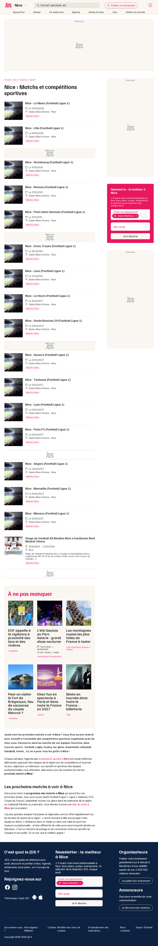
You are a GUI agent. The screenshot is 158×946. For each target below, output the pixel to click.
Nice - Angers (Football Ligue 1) (46, 463)
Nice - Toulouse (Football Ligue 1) (48, 379)
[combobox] (130, 214)
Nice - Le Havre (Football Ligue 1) (47, 295)
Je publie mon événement (136, 880)
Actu (115, 12)
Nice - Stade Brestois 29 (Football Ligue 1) (53, 320)
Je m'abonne (130, 236)
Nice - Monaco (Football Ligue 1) (47, 513)
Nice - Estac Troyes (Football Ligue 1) (50, 245)
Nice (18, 5)
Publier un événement (122, 5)
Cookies (52, 927)
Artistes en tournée (135, 12)
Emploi (139, 927)
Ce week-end (56, 12)
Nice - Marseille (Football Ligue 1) (48, 488)
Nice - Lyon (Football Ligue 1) (44, 404)
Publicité (148, 927)
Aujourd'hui (19, 12)
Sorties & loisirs (96, 12)
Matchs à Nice (32, 116)
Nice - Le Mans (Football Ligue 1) (47, 103)
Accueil (7, 80)
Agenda (76, 12)
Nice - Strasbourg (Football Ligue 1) (49, 162)
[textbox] (140, 215)
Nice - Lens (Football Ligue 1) (44, 270)
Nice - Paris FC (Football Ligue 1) (47, 429)
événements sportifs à (54, 758)
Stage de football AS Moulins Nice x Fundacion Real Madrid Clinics (60, 540)
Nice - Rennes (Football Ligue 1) (46, 186)
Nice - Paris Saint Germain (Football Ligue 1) (55, 211)
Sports (33, 80)
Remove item (136, 216)
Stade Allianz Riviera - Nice (42, 111)
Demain (37, 12)
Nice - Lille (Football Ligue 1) (44, 127)
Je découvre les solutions (136, 907)
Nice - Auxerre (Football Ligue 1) (47, 354)
